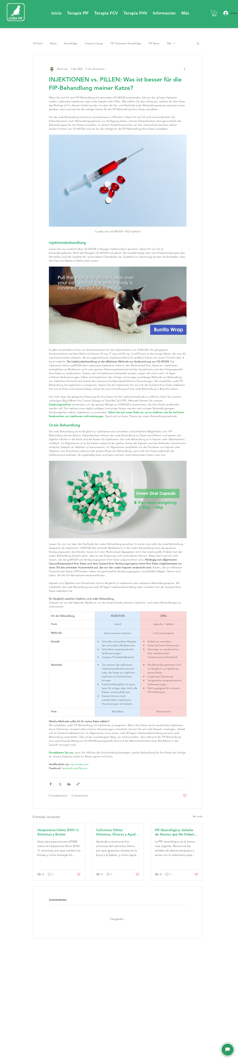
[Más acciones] (184, 69)
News (53, 43)
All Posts (38, 43)
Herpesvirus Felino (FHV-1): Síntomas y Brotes (58, 832)
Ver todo (198, 816)
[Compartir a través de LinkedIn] (69, 784)
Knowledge (70, 43)
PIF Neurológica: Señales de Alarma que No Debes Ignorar (174, 832)
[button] (77, 13)
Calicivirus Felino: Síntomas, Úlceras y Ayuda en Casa (116, 832)
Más (169, 43)
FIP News (154, 43)
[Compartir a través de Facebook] (50, 784)
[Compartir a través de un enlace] (78, 784)
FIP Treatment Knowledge (125, 43)
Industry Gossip (94, 43)
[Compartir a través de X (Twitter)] (60, 784)
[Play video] (117, 305)
